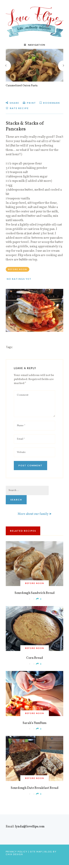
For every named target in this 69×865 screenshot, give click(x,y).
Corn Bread (34, 658)
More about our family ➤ (35, 514)
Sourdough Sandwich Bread (35, 593)
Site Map (36, 851)
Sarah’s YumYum (34, 723)
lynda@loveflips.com (29, 827)
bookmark (51, 102)
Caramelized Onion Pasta (22, 85)
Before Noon (17, 269)
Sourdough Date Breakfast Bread (34, 788)
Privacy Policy (16, 851)
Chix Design (14, 854)
